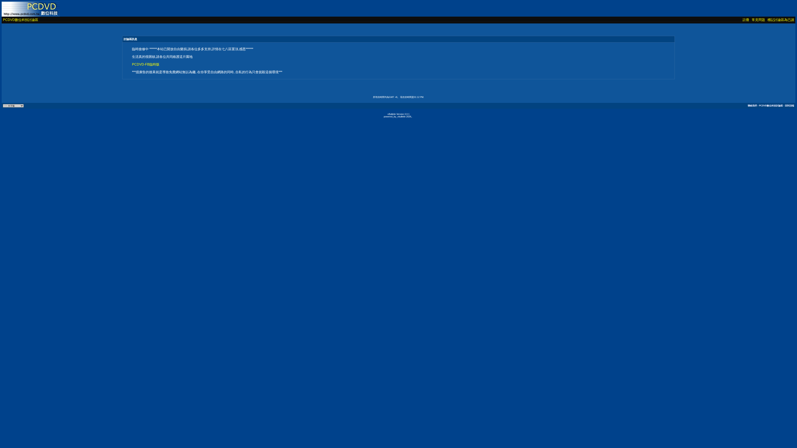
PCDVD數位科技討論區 (20, 20)
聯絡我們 (752, 105)
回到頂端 (789, 105)
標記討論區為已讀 (781, 20)
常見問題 (758, 20)
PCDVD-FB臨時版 (145, 64)
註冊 (746, 20)
